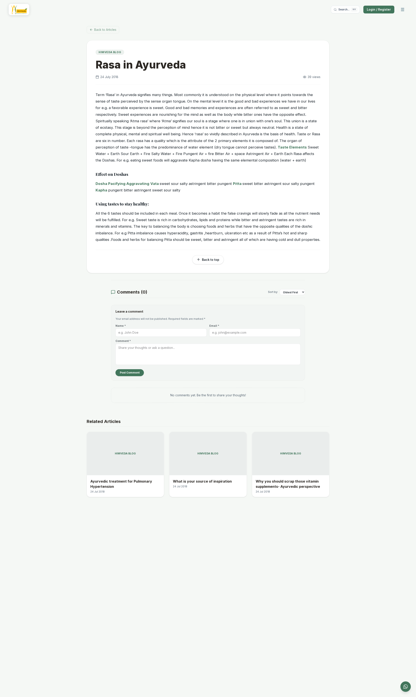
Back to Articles (105, 29)
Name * (120, 325)
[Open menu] (402, 9)
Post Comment (130, 372)
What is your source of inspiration (202, 481)
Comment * (123, 341)
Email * (214, 325)
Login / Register (379, 9)
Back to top (210, 259)
